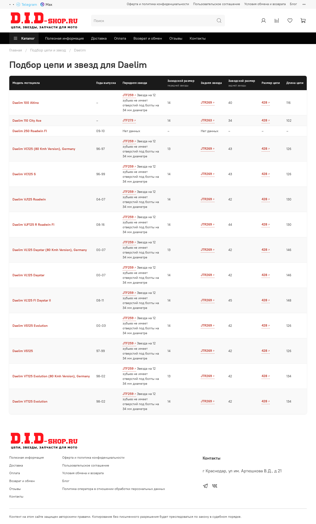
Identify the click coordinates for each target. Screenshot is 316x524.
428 (264, 102)
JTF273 (128, 120)
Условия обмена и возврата (265, 4)
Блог (293, 4)
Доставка (99, 38)
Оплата (120, 38)
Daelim (80, 50)
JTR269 (206, 102)
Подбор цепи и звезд (48, 50)
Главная (15, 50)
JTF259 (128, 95)
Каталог (28, 38)
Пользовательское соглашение (216, 4)
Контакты (198, 38)
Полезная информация (64, 38)
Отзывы (175, 38)
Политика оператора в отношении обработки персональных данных (113, 489)
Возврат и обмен (147, 38)
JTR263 (206, 120)
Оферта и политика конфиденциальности (158, 4)
